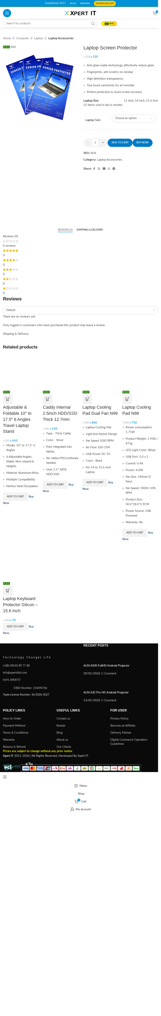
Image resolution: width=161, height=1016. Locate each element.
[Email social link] (104, 169)
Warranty (9, 739)
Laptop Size (93, 120)
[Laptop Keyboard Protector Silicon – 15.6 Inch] (21, 563)
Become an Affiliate (122, 725)
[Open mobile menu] (7, 13)
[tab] (65, 230)
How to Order (12, 718)
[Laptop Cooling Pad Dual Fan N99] (100, 371)
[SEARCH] (93, 24)
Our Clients (64, 746)
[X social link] (99, 169)
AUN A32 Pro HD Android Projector (106, 692)
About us (62, 739)
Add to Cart (15, 496)
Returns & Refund (14, 746)
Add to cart (120, 142)
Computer (22, 38)
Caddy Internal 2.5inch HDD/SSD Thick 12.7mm (60, 413)
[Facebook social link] (94, 169)
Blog (60, 732)
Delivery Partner (120, 732)
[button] (8, 399)
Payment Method (14, 725)
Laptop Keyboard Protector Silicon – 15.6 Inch (20, 604)
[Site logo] (80, 13)
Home (7, 38)
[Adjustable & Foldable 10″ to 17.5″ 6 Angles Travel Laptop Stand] (21, 371)
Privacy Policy (119, 718)
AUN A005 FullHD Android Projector (106, 665)
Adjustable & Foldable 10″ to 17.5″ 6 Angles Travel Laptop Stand (17, 419)
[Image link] (24, 648)
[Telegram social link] (113, 169)
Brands (61, 725)
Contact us (63, 718)
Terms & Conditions (15, 732)
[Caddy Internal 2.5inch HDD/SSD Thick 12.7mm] (61, 371)
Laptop (38, 38)
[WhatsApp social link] (109, 169)
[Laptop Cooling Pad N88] (140, 371)
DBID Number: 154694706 (30, 688)
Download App (105, 3)
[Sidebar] (5, 777)
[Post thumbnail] (90, 657)
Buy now (142, 142)
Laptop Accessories (61, 38)
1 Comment (108, 673)
